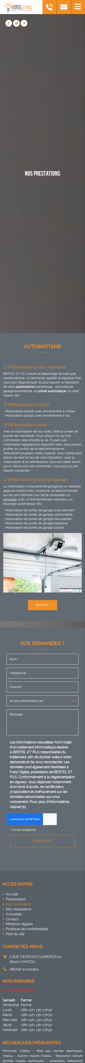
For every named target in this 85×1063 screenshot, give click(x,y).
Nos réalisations (18, 909)
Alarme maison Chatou (34, 1056)
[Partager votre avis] (16, 23)
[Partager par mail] (24, 23)
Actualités (14, 914)
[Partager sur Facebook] (8, 23)
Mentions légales (19, 924)
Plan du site (15, 934)
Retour (41, 605)
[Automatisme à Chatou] (42, 563)
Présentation (16, 899)
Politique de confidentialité (27, 929)
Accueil (12, 894)
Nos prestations (18, 904)
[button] (78, 7)
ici (24, 807)
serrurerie (10, 499)
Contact (12, 919)
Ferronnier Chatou (16, 1051)
